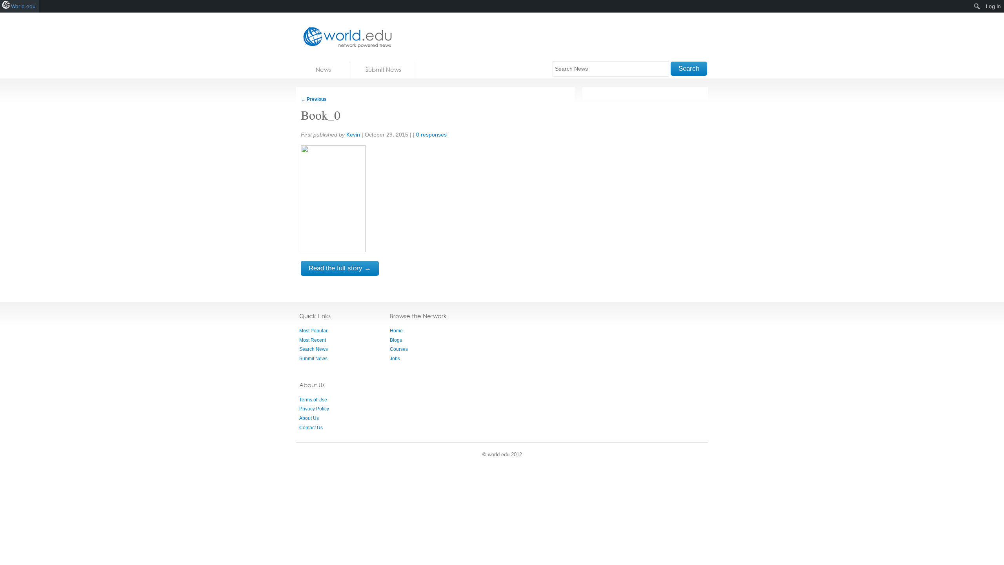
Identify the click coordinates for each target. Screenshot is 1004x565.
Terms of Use (313, 400)
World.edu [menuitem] (23, 6)
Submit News (383, 69)
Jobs (395, 358)
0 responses (431, 134)
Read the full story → (340, 268)
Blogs (396, 340)
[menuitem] (977, 6)
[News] (345, 37)
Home (396, 331)
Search (688, 68)
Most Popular (313, 331)
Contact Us (311, 427)
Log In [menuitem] (993, 6)
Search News (313, 349)
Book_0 (320, 114)
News (323, 69)
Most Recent (312, 340)
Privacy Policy (314, 409)
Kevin (353, 134)
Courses (399, 349)
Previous (314, 99)
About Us (309, 418)
